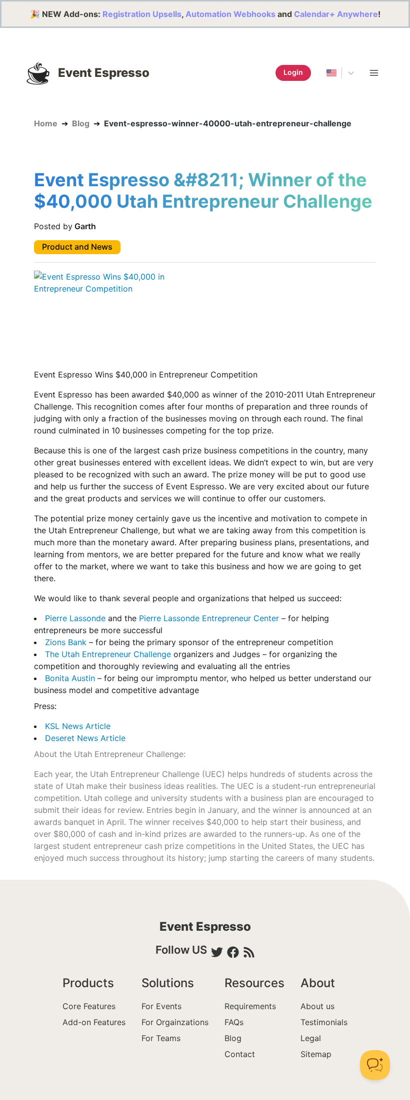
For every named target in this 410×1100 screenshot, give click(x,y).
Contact (239, 1054)
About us (317, 1006)
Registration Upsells (142, 14)
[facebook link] (233, 952)
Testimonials (324, 1022)
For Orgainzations (175, 1022)
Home (46, 123)
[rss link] (249, 952)
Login (293, 72)
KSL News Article (77, 726)
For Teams (161, 1038)
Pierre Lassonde (75, 618)
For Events (162, 1006)
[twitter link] (217, 952)
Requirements (250, 1006)
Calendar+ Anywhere (336, 14)
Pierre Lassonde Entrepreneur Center (209, 618)
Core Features (89, 1006)
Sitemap (316, 1054)
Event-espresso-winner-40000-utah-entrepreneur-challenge (228, 123)
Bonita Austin (70, 678)
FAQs (234, 1022)
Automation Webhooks (231, 14)
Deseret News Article (85, 738)
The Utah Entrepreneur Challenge (108, 654)
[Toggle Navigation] (374, 73)
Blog (81, 123)
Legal (310, 1038)
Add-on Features (94, 1022)
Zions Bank (65, 642)
